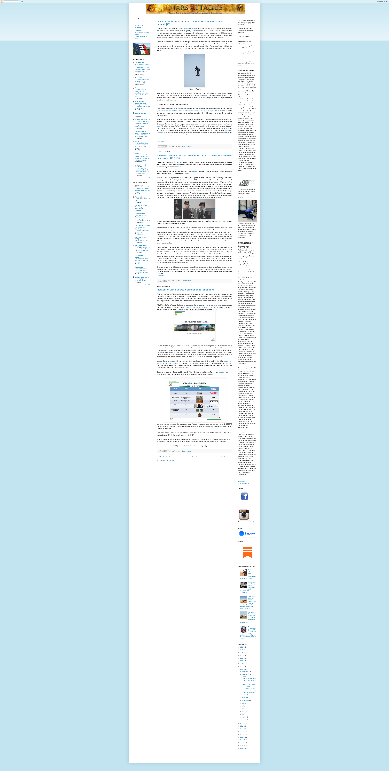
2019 (242, 666)
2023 (242, 655)
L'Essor (137, 153)
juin (243, 709)
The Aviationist (140, 197)
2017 (242, 723)
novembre (245, 674)
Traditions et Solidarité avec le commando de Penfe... (249, 692)
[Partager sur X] (163, 146)
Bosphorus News (141, 245)
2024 (242, 652)
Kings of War (139, 267)
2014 (242, 731)
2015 (242, 729)
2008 (242, 748)
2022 (242, 658)
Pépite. (137, 141)
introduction (161, 111)
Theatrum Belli (140, 62)
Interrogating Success (141, 240)
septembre (245, 700)
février (244, 717)
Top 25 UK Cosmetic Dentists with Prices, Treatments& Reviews (141, 270)
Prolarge (227, 372)
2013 (242, 734)
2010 (242, 742)
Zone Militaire (139, 78)
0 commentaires (187, 280)
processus (203, 111)
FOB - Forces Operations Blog (140, 102)
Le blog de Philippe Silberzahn (141, 165)
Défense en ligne (140, 113)
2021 (242, 661)
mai (243, 711)
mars (244, 714)
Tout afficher (148, 177)
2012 (242, 737)
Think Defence (140, 213)
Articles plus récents (164, 457)
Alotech (221, 372)
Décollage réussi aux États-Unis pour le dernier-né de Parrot (142, 106)
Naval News (139, 185)
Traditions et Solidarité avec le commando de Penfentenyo (185, 289)
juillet (244, 706)
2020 (242, 663)
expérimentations (171, 111)
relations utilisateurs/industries (189, 111)
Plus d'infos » (161, 141)
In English (138, 27)
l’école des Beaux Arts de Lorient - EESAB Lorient (201, 307)
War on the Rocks (141, 205)
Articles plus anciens (224, 457)
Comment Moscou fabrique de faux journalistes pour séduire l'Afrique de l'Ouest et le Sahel (142, 93)
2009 (242, 745)
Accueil (194, 457)
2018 (242, 669)
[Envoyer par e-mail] (159, 146)
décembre (245, 671)
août (243, 703)
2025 (242, 650)
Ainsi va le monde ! (141, 88)
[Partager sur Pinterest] (166, 146)
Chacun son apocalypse (142, 115)
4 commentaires (187, 146)
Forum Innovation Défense (189, 28)
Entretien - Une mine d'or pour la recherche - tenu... (248, 686)
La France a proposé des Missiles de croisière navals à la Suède (142, 81)
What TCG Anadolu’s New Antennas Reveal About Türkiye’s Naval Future (142, 248)
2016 (242, 726)
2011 (242, 740)
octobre (244, 697)
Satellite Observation (142, 277)
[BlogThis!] (161, 146)
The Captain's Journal (142, 225)
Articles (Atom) (170, 460)
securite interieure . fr (142, 119)
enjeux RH (213, 111)
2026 (242, 647)
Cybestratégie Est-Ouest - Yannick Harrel (142, 132)
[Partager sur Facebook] (165, 146)
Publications (138, 30)
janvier (244, 720)
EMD (159, 374)
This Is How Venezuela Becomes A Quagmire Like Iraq (141, 260)
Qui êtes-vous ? (140, 25)
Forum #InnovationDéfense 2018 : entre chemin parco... (249, 679)
